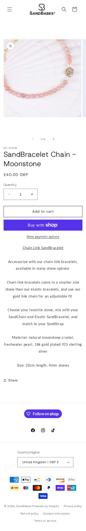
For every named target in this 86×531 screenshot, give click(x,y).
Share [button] (13, 380)
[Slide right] (53, 139)
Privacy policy (73, 506)
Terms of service (45, 520)
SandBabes (23, 506)
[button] (9, 9)
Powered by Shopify (45, 506)
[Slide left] (32, 139)
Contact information (56, 513)
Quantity (10, 185)
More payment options (43, 237)
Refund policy (30, 513)
